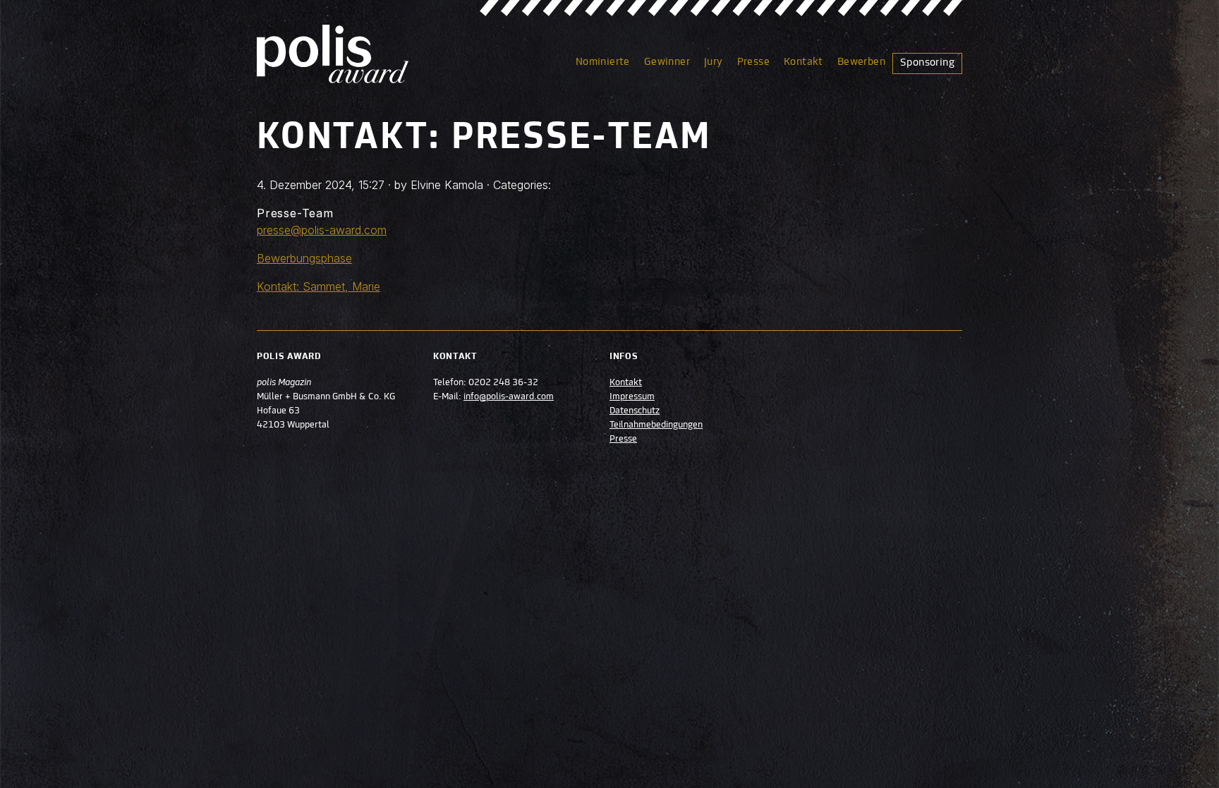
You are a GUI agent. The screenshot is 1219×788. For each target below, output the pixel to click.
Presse (753, 62)
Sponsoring (927, 62)
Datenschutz (635, 411)
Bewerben (861, 62)
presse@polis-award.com (322, 230)
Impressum (632, 397)
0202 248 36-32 (503, 383)
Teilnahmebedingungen (656, 425)
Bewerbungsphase (304, 258)
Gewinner (667, 62)
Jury (713, 62)
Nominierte (603, 62)
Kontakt (803, 62)
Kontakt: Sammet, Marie (318, 286)
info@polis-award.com (508, 397)
